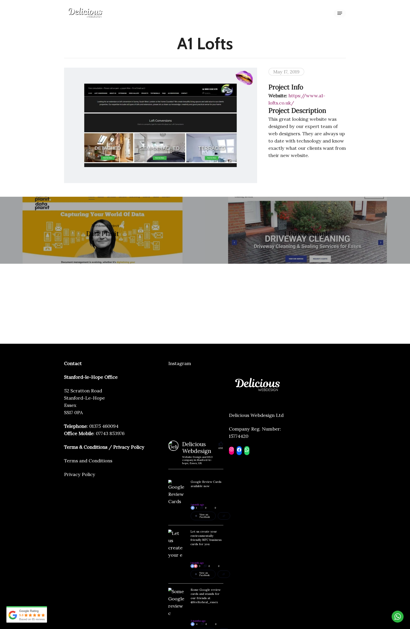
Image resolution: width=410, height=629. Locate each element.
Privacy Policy (79, 474)
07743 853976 (110, 433)
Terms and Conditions (88, 461)
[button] (340, 13)
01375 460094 (104, 426)
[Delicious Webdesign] (173, 446)
